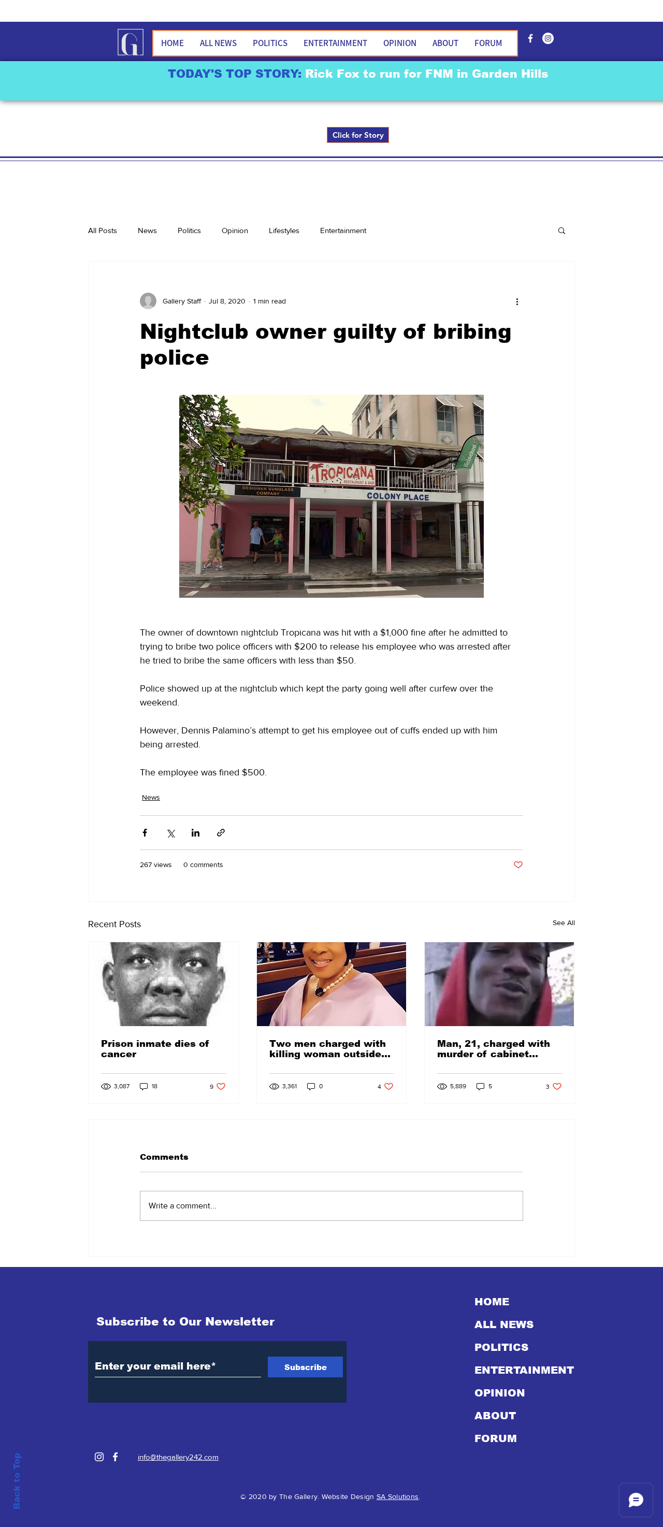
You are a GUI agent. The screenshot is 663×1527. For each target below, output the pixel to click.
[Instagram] (99, 1457)
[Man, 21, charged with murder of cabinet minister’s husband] (499, 984)
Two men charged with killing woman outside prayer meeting (327, 1049)
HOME (491, 1301)
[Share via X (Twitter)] (170, 833)
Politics (189, 230)
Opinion (235, 230)
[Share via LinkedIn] (195, 833)
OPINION (499, 1393)
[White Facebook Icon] (115, 1457)
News (147, 230)
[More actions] (517, 301)
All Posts (102, 230)
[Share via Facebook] (145, 833)
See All (564, 922)
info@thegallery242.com (178, 1456)
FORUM (495, 1438)
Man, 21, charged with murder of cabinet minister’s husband (493, 1049)
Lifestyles (284, 230)
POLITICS (501, 1347)
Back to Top (17, 1481)
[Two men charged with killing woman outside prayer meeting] (332, 984)
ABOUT (495, 1415)
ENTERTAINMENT (524, 1370)
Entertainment (343, 230)
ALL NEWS (504, 1324)
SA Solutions (398, 1496)
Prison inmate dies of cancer (155, 1049)
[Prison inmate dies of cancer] (163, 984)
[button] (562, 230)
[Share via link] (221, 833)
